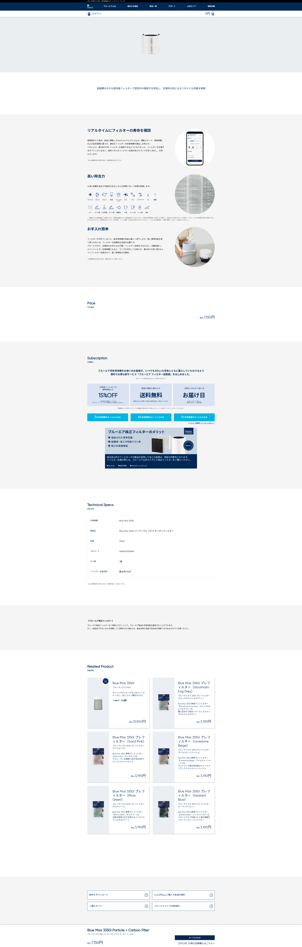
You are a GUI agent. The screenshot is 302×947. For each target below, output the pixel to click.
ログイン (96, 14)
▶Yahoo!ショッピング (138, 466)
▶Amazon (111, 466)
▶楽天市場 (122, 466)
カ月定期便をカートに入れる (108, 417)
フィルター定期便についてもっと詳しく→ (201, 423)
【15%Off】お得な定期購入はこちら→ (196, 943)
